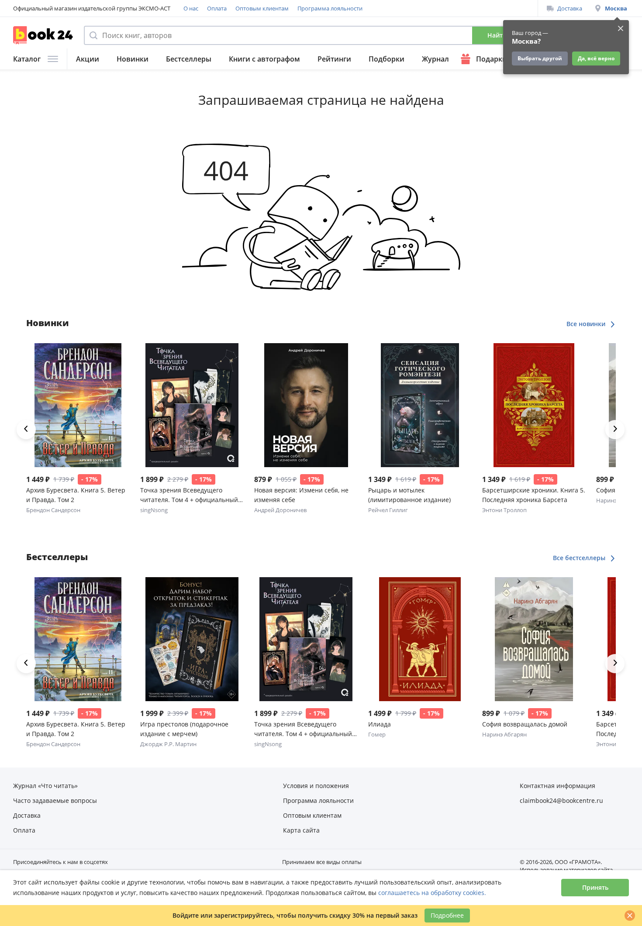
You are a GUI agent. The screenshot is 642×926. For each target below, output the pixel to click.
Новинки (132, 59)
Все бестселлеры (580, 558)
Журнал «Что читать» (45, 785)
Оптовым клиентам (262, 8)
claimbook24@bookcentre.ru (561, 800)
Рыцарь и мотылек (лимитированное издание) (409, 495)
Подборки (386, 59)
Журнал (435, 59)
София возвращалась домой (524, 724)
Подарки (491, 59)
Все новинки (586, 324)
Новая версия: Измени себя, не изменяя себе (301, 495)
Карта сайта (301, 830)
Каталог (27, 59)
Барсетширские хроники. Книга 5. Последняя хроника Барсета (533, 495)
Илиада (379, 724)
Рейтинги (334, 59)
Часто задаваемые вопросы (55, 800)
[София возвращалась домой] (534, 639)
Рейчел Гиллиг (388, 510)
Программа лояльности (329, 8)
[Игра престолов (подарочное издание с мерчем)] (192, 639)
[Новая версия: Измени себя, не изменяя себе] (306, 405)
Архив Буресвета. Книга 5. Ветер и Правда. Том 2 (75, 495)
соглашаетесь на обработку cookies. (432, 892)
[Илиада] (420, 639)
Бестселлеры (188, 59)
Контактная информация (557, 785)
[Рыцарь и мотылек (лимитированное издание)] (420, 405)
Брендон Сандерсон (53, 510)
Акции (87, 59)
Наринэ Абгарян (504, 734)
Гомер (377, 734)
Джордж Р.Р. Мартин (168, 744)
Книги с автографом (264, 59)
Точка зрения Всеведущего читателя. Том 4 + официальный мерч (189, 495)
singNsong (154, 510)
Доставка (569, 8)
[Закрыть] (630, 915)
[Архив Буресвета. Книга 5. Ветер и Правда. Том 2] (78, 405)
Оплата (217, 8)
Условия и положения (316, 785)
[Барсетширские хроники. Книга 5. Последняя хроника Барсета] (534, 405)
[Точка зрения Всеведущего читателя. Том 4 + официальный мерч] (192, 405)
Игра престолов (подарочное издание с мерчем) (184, 729)
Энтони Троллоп (504, 510)
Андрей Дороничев (280, 510)
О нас (190, 8)
